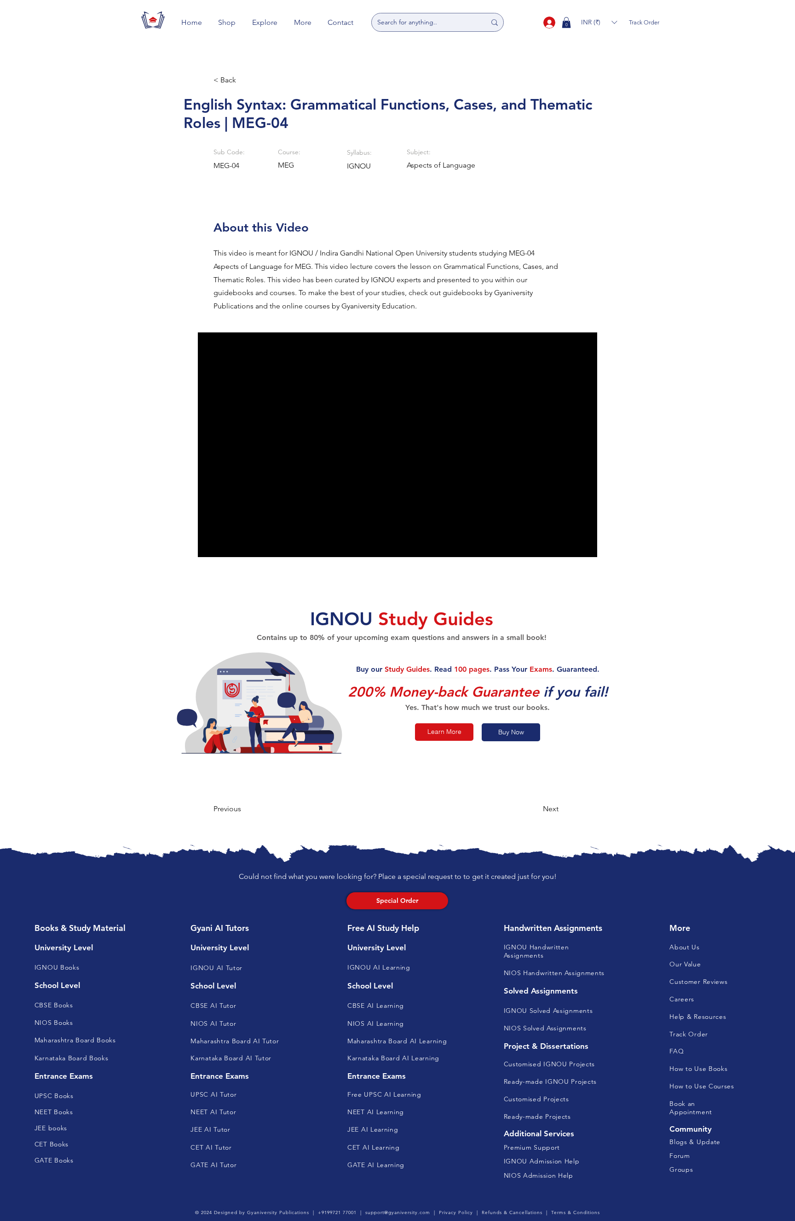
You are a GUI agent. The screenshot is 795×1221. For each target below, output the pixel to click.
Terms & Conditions (575, 1212)
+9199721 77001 (337, 1212)
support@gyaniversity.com (397, 1212)
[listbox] (599, 22)
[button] (227, 22)
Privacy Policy (456, 1212)
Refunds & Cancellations (512, 1212)
